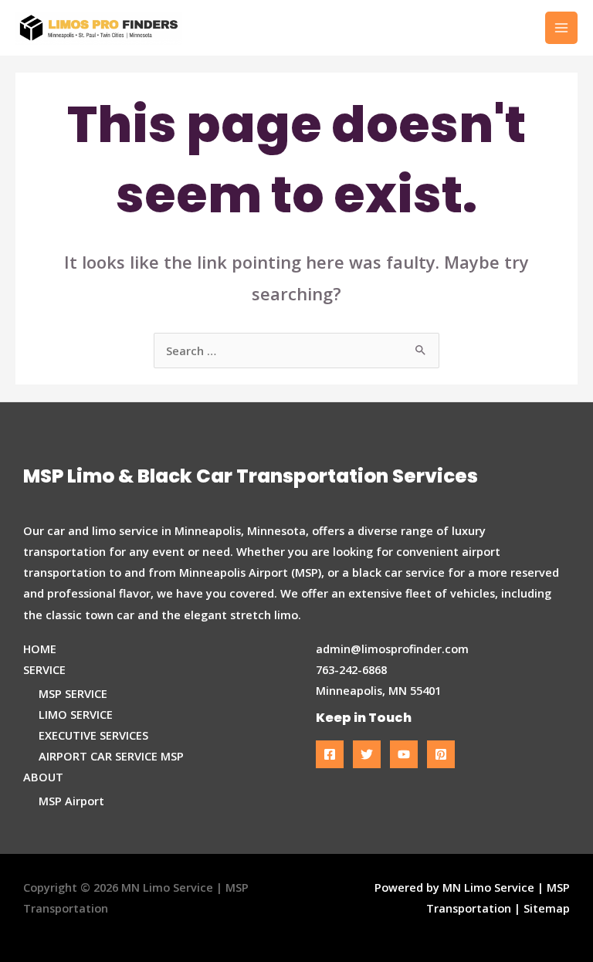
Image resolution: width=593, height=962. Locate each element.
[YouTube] (404, 754)
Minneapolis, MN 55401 (378, 690)
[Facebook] (330, 754)
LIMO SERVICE (76, 714)
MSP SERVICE (73, 693)
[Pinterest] (441, 754)
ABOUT (43, 776)
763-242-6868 (351, 669)
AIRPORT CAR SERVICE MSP (111, 756)
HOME (39, 648)
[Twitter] (367, 754)
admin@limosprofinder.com (392, 648)
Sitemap (547, 908)
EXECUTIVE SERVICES (93, 735)
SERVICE (44, 669)
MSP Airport (71, 800)
